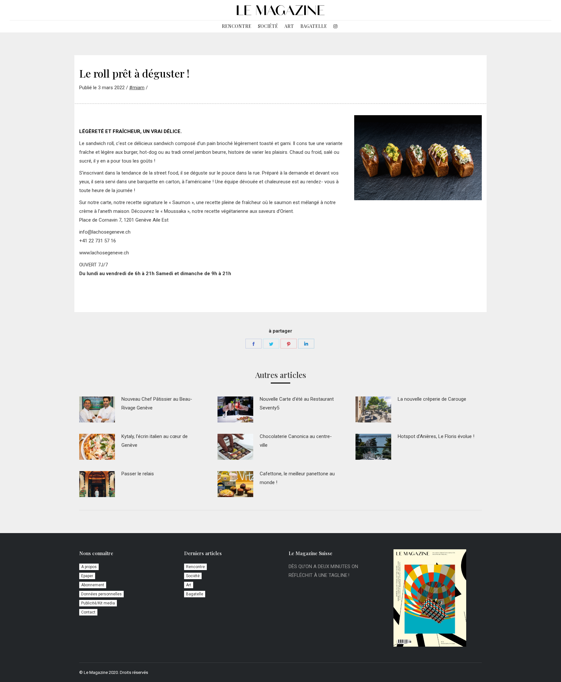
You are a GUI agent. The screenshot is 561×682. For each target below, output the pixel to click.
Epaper (87, 576)
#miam (136, 88)
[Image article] (97, 409)
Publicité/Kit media (98, 603)
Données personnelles (101, 594)
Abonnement (92, 585)
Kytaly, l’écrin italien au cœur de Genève (154, 440)
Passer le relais (137, 474)
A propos (89, 567)
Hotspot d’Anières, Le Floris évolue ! (436, 436)
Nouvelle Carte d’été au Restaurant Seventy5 (297, 403)
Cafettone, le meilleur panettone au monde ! (297, 478)
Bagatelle (194, 594)
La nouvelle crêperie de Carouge (432, 399)
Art (188, 585)
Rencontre (195, 567)
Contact (88, 612)
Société (193, 576)
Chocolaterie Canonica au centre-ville (296, 440)
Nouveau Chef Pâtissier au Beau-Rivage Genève (156, 403)
